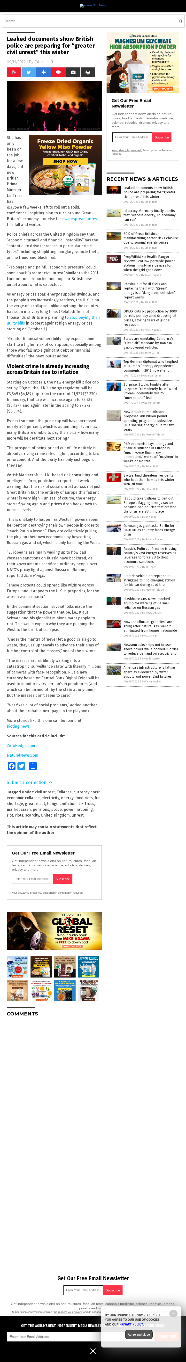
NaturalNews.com (22, 755)
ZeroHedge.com (21, 745)
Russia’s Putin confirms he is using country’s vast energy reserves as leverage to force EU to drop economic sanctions (150, 555)
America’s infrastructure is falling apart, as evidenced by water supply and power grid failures (149, 672)
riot (10, 815)
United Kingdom (55, 815)
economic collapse (23, 798)
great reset (35, 803)
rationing (85, 809)
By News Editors (150, 403)
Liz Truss (86, 803)
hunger (53, 803)
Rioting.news (18, 726)
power (69, 809)
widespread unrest (82, 219)
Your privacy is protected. (27, 892)
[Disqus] (54, 1081)
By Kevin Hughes (151, 275)
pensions (41, 809)
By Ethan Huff (149, 201)
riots (19, 815)
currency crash (87, 792)
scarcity (32, 815)
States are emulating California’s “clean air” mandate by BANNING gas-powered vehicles (149, 343)
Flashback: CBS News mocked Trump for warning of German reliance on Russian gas (147, 603)
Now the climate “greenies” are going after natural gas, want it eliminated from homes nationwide (150, 626)
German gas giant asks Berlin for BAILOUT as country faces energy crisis (149, 530)
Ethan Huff (43, 62)
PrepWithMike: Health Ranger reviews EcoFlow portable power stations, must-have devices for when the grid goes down (149, 263)
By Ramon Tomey (151, 375)
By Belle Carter (150, 352)
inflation (69, 803)
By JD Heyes (149, 516)
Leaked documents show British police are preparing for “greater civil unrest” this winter (149, 192)
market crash (19, 809)
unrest (78, 815)
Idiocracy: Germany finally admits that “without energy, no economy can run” (150, 215)
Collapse (64, 792)
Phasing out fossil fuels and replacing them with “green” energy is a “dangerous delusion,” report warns (150, 290)
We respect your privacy (68, 1312)
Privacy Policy (131, 1324)
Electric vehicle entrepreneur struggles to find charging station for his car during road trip (149, 580)
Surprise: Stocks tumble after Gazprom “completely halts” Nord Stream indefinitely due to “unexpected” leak (150, 391)
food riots (84, 798)
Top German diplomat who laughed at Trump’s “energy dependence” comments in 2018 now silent (151, 366)
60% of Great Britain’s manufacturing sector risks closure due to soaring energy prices (151, 238)
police (56, 809)
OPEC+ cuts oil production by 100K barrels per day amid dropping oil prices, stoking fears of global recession (150, 318)
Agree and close (139, 1334)
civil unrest (45, 792)
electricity (50, 798)
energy (67, 798)
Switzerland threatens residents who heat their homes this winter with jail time (149, 479)
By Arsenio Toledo (153, 434)
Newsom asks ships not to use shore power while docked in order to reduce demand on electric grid (151, 649)
